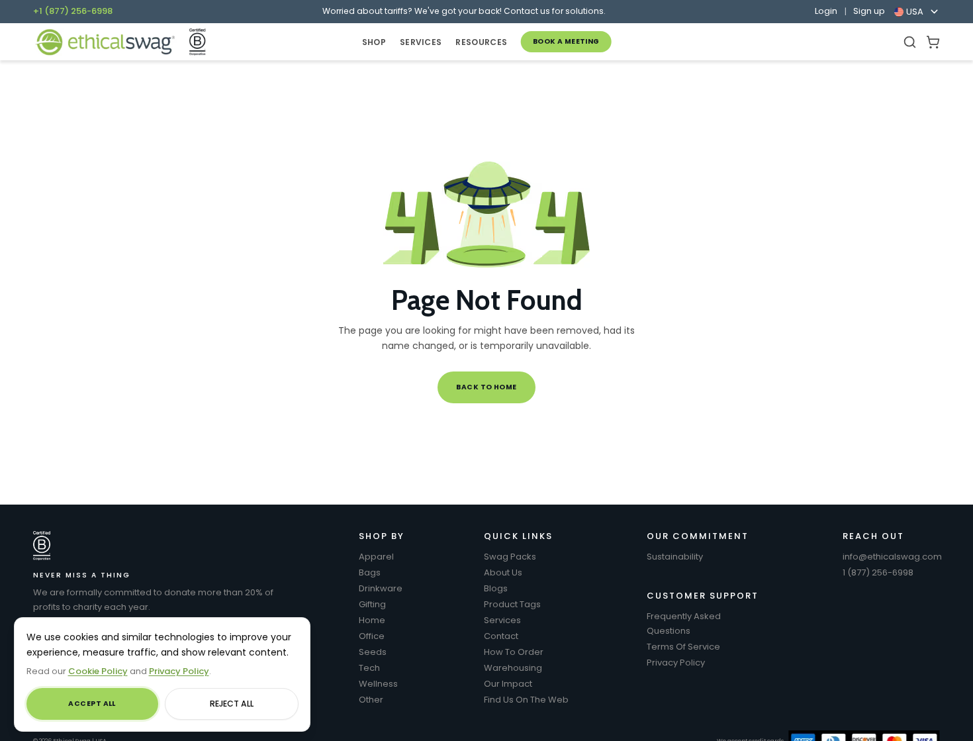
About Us (503, 572)
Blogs (496, 588)
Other (371, 699)
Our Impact (508, 683)
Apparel (376, 556)
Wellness (378, 683)
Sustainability (675, 556)
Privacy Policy (676, 662)
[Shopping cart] (933, 42)
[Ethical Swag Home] (105, 42)
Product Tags (512, 604)
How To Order (513, 652)
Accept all (91, 704)
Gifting (372, 604)
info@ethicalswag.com (892, 556)
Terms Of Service (683, 646)
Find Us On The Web (526, 699)
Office (372, 636)
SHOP (374, 42)
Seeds (373, 652)
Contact (501, 636)
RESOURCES (481, 42)
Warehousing (513, 668)
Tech (369, 668)
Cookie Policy (98, 671)
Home (372, 620)
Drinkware (380, 588)
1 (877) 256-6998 (878, 572)
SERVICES (420, 42)
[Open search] (910, 42)
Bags (370, 572)
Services (502, 620)
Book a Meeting (566, 41)
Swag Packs (510, 556)
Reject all (232, 703)
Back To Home (486, 387)
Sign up (869, 11)
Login (826, 11)
